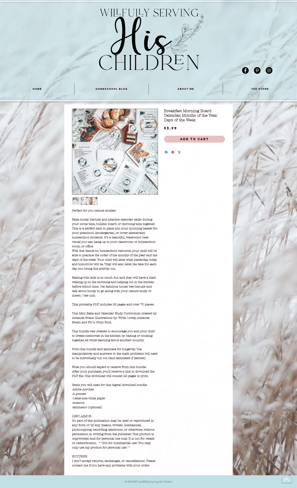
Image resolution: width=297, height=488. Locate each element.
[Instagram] (269, 70)
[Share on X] (179, 152)
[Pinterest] (257, 70)
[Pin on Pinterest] (173, 152)
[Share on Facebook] (166, 152)
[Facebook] (245, 70)
